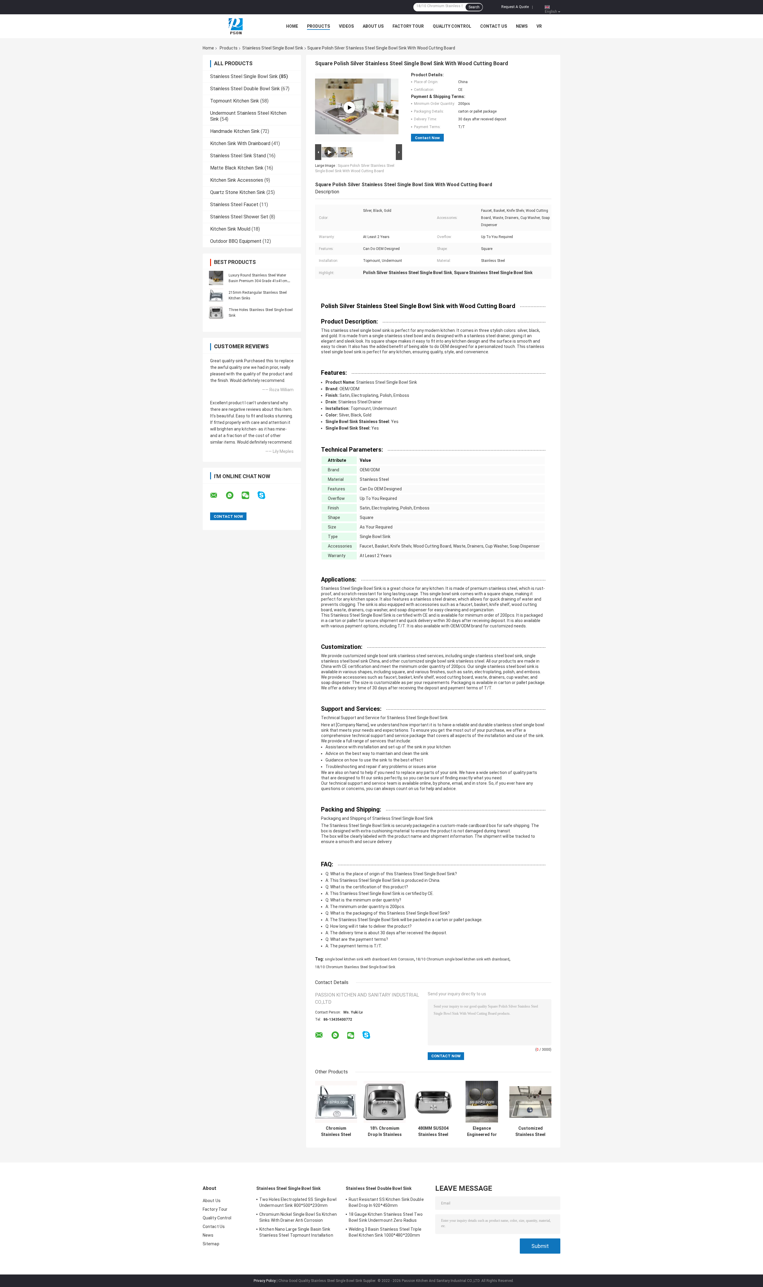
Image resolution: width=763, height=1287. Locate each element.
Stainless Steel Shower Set (239, 217)
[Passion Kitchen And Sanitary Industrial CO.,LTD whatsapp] (233, 495)
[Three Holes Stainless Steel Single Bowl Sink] (216, 312)
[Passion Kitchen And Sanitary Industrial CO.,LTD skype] (265, 495)
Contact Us (493, 26)
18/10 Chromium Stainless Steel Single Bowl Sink (355, 967)
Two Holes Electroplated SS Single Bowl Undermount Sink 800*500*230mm (297, 1202)
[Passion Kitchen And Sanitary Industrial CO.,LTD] (235, 26)
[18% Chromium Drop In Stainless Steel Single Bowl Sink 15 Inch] (385, 1102)
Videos (346, 26)
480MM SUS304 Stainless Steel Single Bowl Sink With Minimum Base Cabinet (433, 1131)
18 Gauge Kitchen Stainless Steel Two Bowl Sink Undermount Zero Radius (386, 1217)
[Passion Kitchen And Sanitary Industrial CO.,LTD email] (217, 495)
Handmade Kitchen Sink (235, 131)
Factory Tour (408, 26)
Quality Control (452, 26)
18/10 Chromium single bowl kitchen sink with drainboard (462, 959)
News (522, 26)
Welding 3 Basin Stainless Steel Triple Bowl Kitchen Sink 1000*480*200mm (385, 1232)
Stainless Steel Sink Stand (238, 155)
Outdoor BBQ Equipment (235, 241)
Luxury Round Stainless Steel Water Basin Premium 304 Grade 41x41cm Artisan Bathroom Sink (258, 281)
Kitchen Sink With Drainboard (240, 143)
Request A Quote (515, 7)
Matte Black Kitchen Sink (236, 168)
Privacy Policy (265, 1281)
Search (474, 7)
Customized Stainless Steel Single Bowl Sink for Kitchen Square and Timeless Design (530, 1131)
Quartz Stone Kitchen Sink (237, 192)
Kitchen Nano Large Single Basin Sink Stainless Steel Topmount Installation (296, 1232)
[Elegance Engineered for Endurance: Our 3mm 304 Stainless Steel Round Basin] (482, 1102)
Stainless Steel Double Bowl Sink (245, 88)
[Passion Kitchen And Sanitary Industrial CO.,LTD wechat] (249, 495)
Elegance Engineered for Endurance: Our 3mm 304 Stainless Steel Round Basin (482, 1131)
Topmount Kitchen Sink (234, 101)
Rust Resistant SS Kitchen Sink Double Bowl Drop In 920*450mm (386, 1202)
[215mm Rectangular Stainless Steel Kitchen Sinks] (216, 295)
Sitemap (211, 1243)
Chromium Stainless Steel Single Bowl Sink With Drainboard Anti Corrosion (336, 1131)
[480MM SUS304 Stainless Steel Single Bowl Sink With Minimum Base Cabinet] (433, 1102)
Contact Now (427, 138)
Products (318, 26)
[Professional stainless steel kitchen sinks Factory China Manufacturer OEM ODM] (349, 107)
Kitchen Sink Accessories (236, 180)
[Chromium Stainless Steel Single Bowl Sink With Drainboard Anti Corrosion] (336, 1102)
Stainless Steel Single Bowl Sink (272, 48)
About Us (373, 26)
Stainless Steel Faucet (234, 204)
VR (539, 26)
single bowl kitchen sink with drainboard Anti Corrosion (369, 959)
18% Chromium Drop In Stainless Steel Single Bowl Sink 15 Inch (384, 1131)
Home (292, 26)
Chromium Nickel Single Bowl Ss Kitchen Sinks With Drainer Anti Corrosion (298, 1217)
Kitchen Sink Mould (230, 229)
